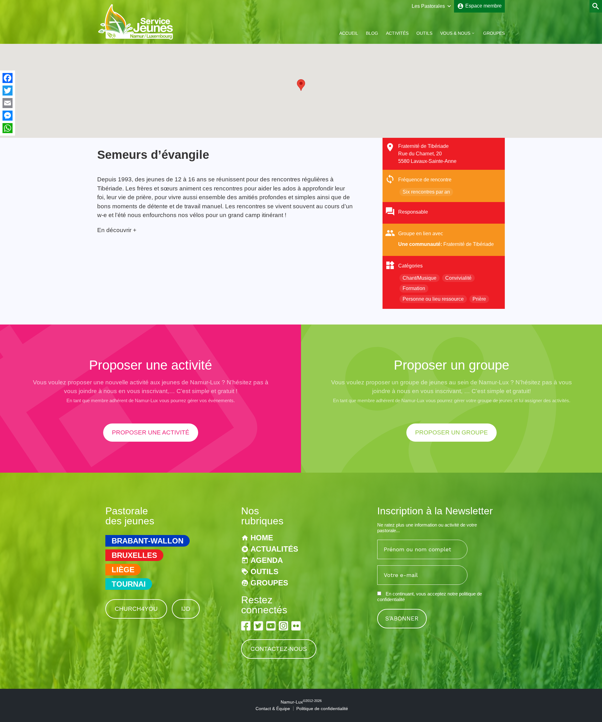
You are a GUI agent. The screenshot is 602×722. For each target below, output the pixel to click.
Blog (372, 33)
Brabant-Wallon (147, 541)
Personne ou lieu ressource (433, 299)
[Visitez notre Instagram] (283, 626)
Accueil (348, 33)
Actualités (274, 549)
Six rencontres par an (426, 192)
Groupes (494, 33)
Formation (414, 288)
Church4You (136, 608)
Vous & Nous (455, 33)
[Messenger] (7, 115)
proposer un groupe (451, 432)
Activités (397, 33)
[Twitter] (7, 90)
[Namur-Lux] (136, 38)
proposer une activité (150, 432)
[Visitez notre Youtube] (271, 626)
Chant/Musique (419, 278)
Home (262, 537)
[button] (301, 85)
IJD (185, 608)
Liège (123, 569)
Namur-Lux (301, 701)
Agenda (267, 560)
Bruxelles (134, 555)
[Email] (7, 103)
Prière (479, 299)
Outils (424, 33)
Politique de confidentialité (322, 708)
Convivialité (458, 278)
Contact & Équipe (273, 708)
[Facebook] (7, 78)
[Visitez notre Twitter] (258, 626)
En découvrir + (116, 230)
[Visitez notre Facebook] (246, 626)
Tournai (129, 584)
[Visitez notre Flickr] (296, 626)
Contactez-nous (279, 649)
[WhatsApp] (7, 128)
